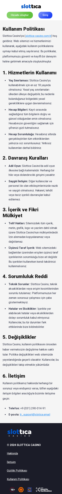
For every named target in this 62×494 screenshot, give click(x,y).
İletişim (11, 462)
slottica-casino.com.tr (38, 36)
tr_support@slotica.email (35, 414)
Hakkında (12, 453)
